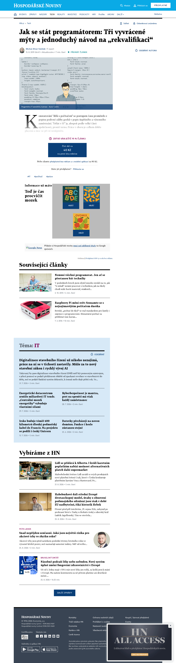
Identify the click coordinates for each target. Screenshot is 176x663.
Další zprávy (64, 593)
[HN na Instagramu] (45, 636)
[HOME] (15, 14)
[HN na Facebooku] (41, 636)
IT (36, 346)
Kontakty (72, 618)
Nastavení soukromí (101, 626)
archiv (57, 107)
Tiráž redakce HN (76, 622)
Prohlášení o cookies (101, 622)
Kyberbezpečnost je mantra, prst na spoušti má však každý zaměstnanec (80, 396)
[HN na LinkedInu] (49, 636)
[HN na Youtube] (58, 636)
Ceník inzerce (74, 635)
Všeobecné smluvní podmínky (105, 630)
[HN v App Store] (49, 649)
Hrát (71, 205)
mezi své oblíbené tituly (84, 245)
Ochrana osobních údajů (103, 618)
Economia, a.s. (39, 621)
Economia (73, 626)
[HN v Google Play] (30, 649)
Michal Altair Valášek (36, 49)
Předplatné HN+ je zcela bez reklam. (99, 258)
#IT (29, 176)
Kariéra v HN (74, 630)
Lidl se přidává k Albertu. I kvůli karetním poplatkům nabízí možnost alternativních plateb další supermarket (82, 466)
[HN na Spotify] (53, 636)
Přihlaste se (78, 169)
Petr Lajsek (25, 529)
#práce (49, 176)
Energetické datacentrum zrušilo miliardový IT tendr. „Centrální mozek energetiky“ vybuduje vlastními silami (37, 400)
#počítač (38, 176)
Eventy (128, 622)
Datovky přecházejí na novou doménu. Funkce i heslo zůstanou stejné (80, 424)
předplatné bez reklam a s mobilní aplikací (69, 161)
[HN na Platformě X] (37, 636)
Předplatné (160, 5)
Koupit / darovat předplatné (137, 618)
